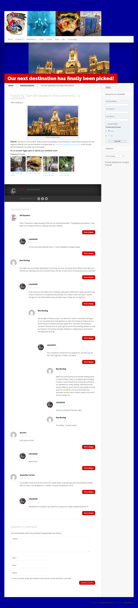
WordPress (129, 603)
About (10, 39)
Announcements (27, 85)
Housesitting (72, 39)
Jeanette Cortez (27, 475)
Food (42, 39)
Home (10, 85)
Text (111, 136)
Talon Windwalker (37, 95)
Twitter (46, 198)
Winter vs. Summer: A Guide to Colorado (65, 174)
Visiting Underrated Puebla (16, 174)
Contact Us (19, 39)
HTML (112, 131)
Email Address (111, 101)
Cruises (49, 39)
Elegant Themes (107, 603)
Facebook (42, 198)
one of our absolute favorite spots (68, 144)
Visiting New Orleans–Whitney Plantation (49, 174)
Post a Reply (88, 232)
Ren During (25, 260)
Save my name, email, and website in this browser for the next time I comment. (42, 578)
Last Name (110, 116)
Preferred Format (113, 127)
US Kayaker (25, 215)
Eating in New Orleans (33, 173)
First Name (110, 109)
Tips (63, 39)
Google (38, 198)
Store (57, 39)
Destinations (30, 39)
